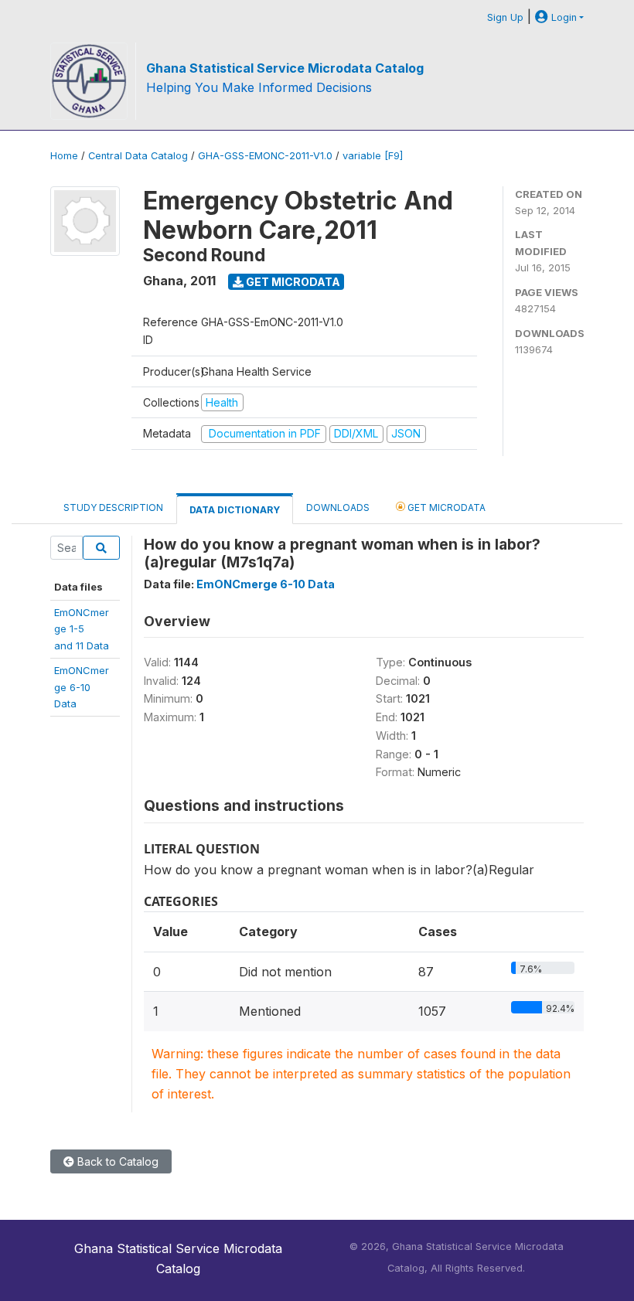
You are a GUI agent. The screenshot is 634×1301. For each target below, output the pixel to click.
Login (562, 17)
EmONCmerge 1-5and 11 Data (81, 629)
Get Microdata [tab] (445, 507)
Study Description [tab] (113, 507)
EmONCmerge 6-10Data (81, 687)
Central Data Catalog (138, 156)
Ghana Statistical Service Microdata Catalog (285, 68)
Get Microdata (292, 281)
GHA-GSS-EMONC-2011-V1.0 (265, 156)
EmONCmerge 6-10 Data (265, 584)
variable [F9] (373, 156)
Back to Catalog (116, 1161)
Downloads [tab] (338, 507)
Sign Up (505, 17)
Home (64, 156)
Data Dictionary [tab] (234, 510)
